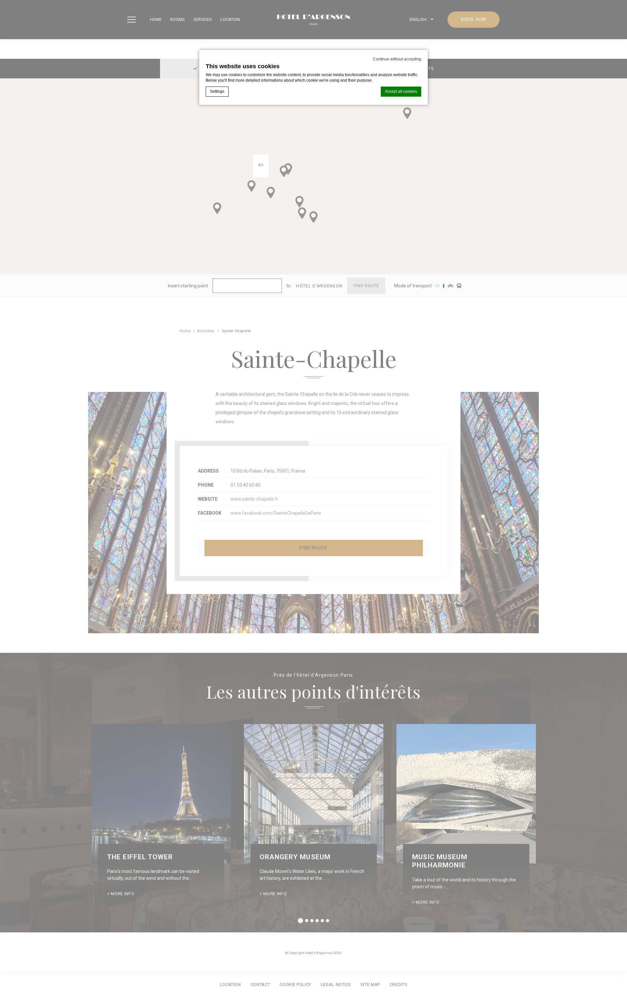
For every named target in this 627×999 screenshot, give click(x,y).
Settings (217, 91)
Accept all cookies (401, 91)
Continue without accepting (397, 59)
